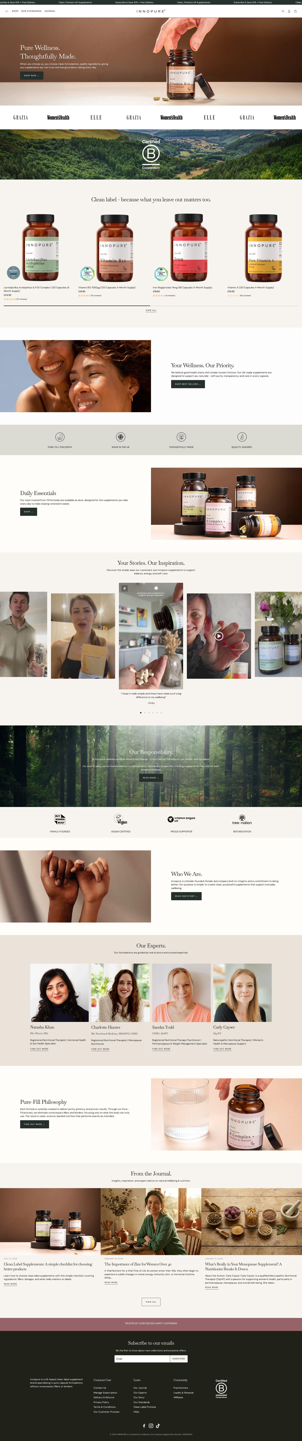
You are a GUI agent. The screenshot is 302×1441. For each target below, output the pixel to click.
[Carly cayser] (242, 993)
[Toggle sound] (177, 684)
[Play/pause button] (124, 588)
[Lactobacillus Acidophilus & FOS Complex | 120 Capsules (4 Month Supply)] (39, 248)
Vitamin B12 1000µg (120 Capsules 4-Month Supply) (107, 287)
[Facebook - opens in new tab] (144, 1426)
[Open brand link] (23, 117)
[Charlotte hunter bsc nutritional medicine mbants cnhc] (120, 993)
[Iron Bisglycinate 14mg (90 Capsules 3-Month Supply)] (188, 248)
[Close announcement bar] (298, 2)
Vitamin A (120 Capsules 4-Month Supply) (250, 287)
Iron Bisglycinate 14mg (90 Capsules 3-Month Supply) (182, 287)
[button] (6, 11)
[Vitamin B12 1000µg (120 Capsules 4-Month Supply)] (113, 248)
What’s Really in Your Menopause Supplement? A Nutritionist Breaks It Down (243, 1266)
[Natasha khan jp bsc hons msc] (59, 993)
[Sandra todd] (181, 993)
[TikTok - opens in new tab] (158, 1426)
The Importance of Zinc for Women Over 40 (137, 1264)
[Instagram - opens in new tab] (151, 1426)
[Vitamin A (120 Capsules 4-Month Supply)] (262, 248)
